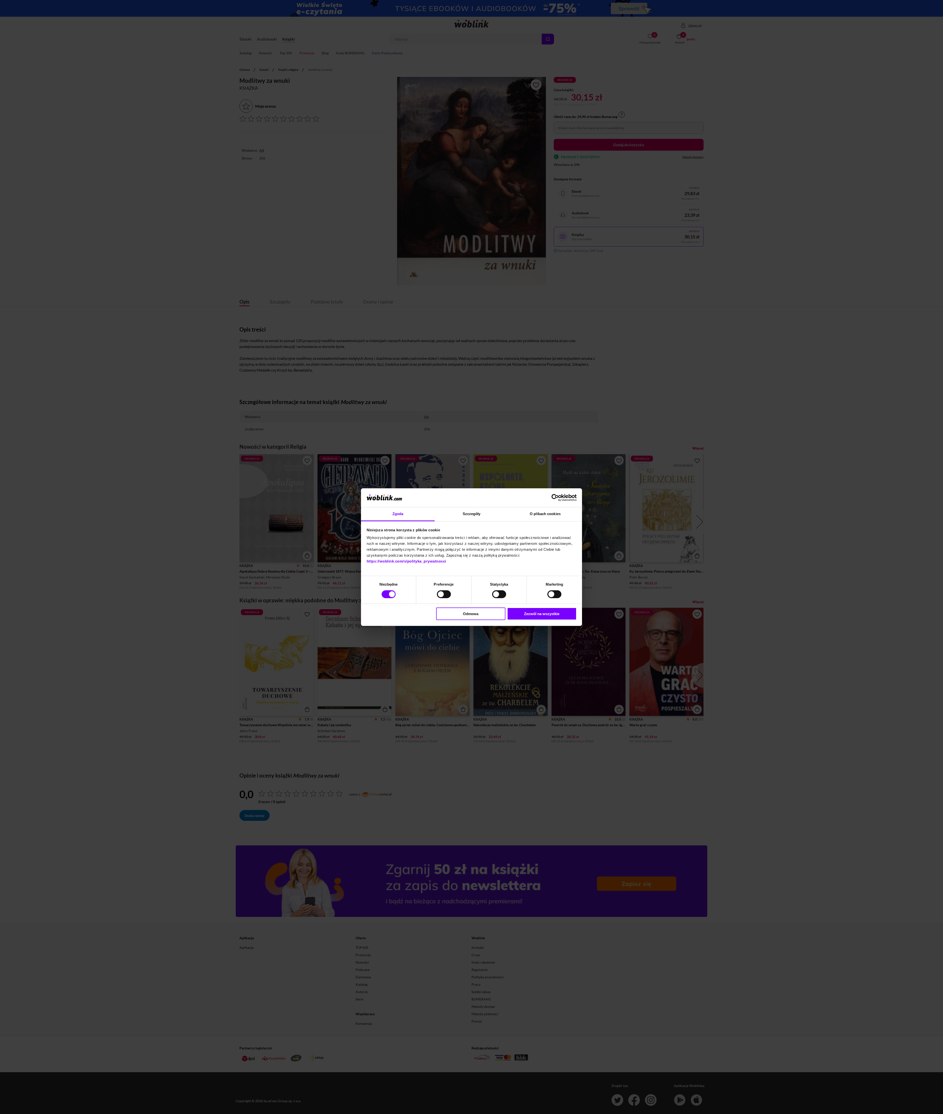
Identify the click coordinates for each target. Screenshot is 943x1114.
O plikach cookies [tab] (545, 514)
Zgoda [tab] (397, 514)
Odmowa (470, 614)
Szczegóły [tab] (472, 514)
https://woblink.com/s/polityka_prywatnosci (406, 561)
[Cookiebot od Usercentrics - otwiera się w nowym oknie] (555, 497)
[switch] (444, 594)
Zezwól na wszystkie (541, 614)
